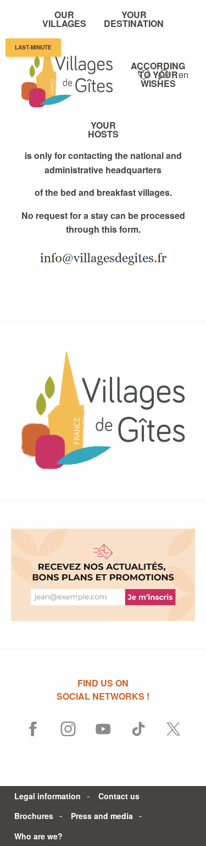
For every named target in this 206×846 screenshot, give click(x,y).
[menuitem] (64, 19)
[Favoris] (145, 74)
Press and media (102, 815)
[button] (163, 74)
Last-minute (33, 48)
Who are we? (38, 836)
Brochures (33, 815)
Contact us (119, 795)
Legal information (47, 795)
